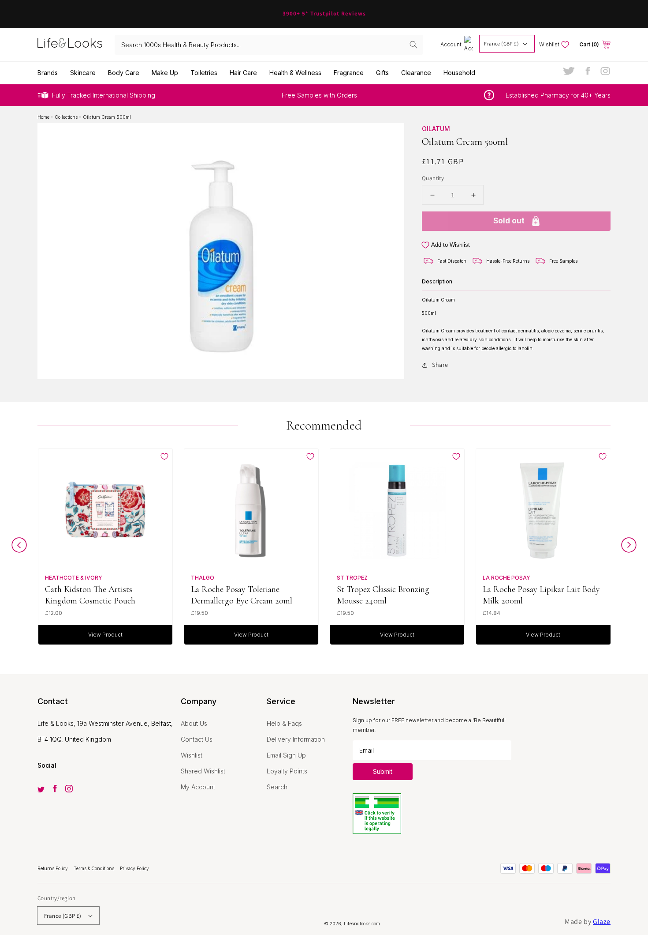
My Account (198, 787)
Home (44, 117)
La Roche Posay (506, 577)
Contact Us (196, 739)
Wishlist (191, 755)
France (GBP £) (501, 43)
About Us (194, 723)
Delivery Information (296, 739)
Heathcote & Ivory (73, 577)
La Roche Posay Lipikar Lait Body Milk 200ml (541, 595)
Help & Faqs (284, 723)
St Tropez (352, 577)
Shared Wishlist (203, 771)
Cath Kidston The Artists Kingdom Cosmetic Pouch (90, 595)
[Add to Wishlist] (164, 456)
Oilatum (436, 128)
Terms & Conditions (94, 868)
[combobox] (269, 45)
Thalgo (202, 577)
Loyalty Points (287, 771)
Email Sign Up (286, 755)
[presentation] (19, 547)
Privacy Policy (134, 868)
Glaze (602, 921)
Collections (67, 117)
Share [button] (440, 365)
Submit (382, 771)
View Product (105, 634)
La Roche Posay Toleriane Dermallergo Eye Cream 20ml (241, 595)
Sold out (509, 221)
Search (277, 787)
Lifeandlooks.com (362, 923)
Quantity (433, 178)
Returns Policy (53, 868)
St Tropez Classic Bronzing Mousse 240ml (383, 595)
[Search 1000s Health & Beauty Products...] (413, 44)
